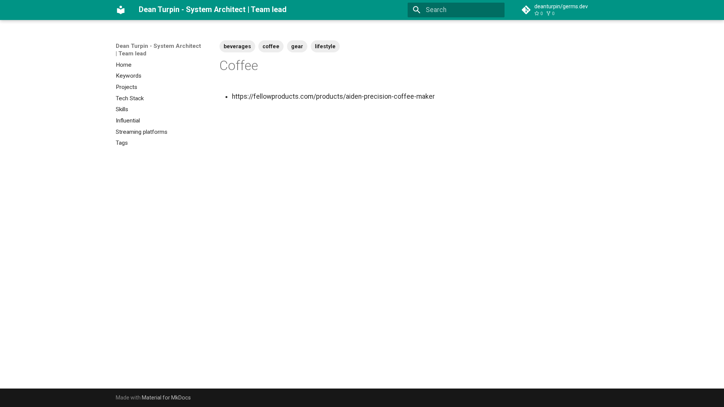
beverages (237, 46)
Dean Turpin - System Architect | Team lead (158, 50)
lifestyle (325, 46)
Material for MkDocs (166, 398)
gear (297, 46)
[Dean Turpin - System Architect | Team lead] (120, 10)
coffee (270, 46)
